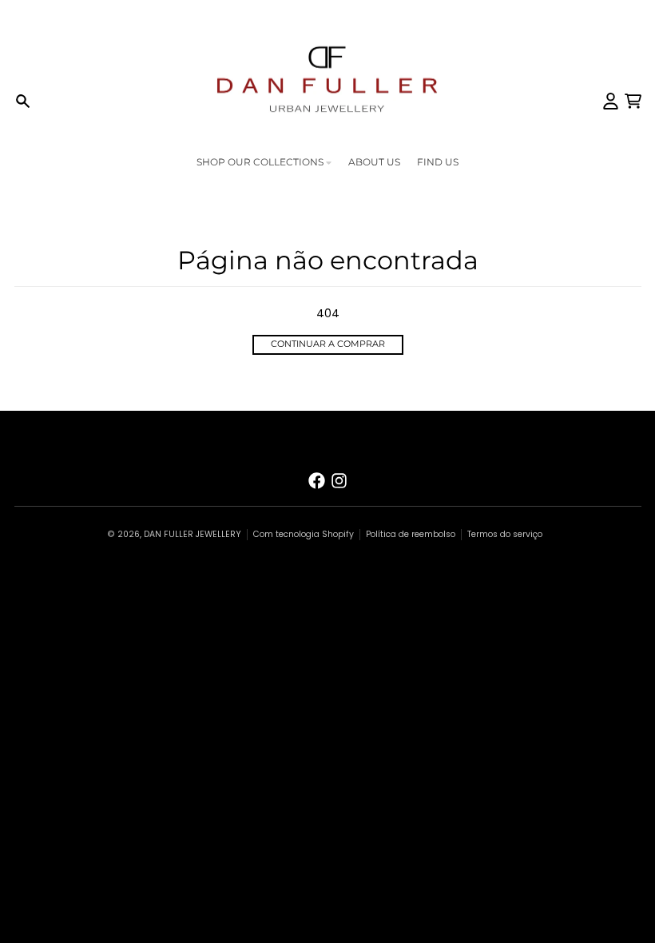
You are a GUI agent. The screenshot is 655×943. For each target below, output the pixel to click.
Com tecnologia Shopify (303, 534)
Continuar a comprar (328, 344)
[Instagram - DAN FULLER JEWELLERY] (339, 480)
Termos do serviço (504, 534)
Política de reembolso (410, 534)
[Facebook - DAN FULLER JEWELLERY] (316, 480)
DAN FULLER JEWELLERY (192, 534)
